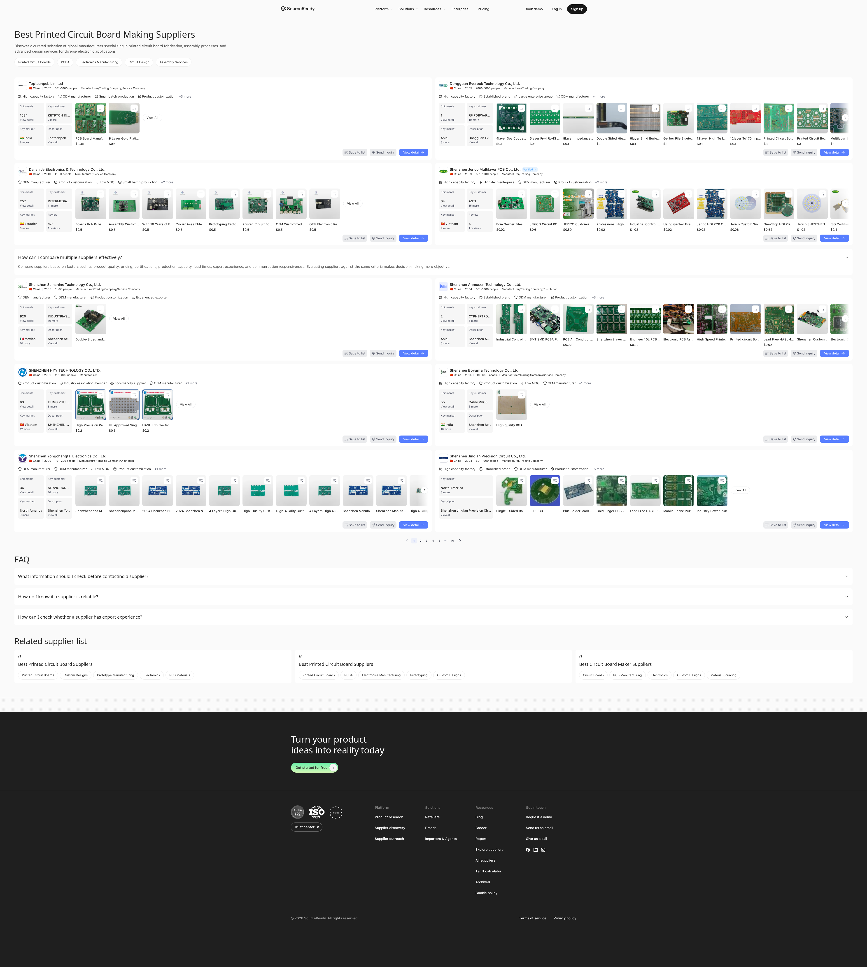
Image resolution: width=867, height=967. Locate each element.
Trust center (304, 827)
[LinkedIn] (536, 850)
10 (452, 540)
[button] (433, 257)
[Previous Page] (407, 540)
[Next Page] (460, 540)
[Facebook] (528, 850)
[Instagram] (543, 850)
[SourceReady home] (297, 9)
